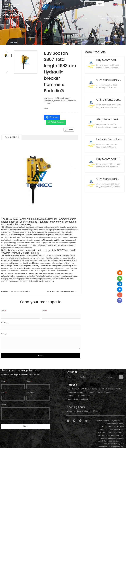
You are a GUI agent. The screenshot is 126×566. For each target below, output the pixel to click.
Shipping (109, 377)
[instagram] (80, 420)
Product (83, 377)
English (121, 4)
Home (70, 377)
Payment (96, 377)
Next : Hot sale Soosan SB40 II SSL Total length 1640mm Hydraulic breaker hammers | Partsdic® (62, 291)
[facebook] (68, 420)
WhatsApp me (57, 122)
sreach (100, 3)
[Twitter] (86, 420)
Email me (53, 117)
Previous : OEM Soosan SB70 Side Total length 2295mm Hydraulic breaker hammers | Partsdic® (16, 291)
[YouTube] (74, 420)
